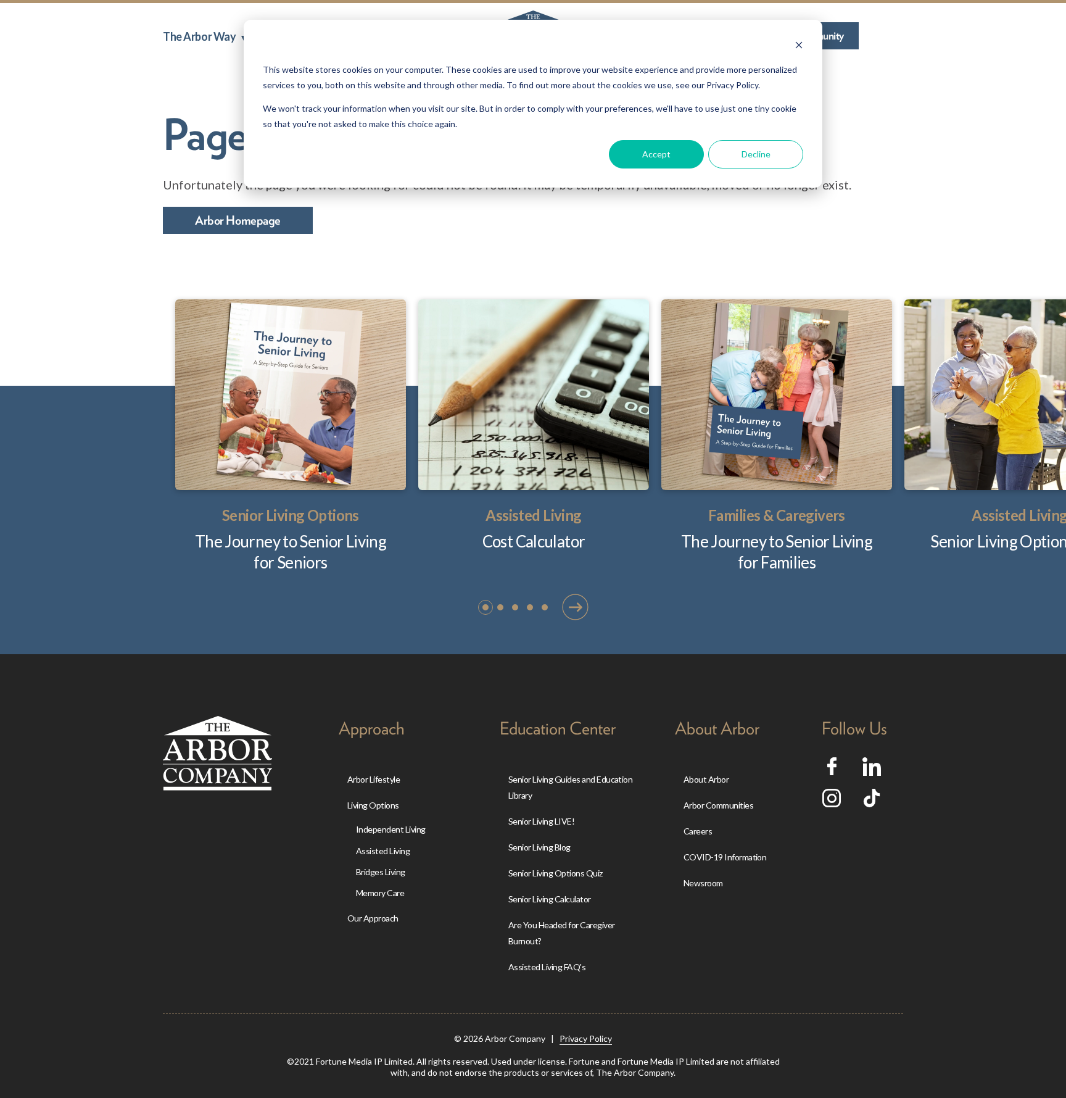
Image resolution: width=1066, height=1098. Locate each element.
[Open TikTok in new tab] (871, 802)
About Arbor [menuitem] (706, 779)
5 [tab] (545, 608)
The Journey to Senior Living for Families (776, 551)
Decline (756, 154)
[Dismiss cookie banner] (799, 46)
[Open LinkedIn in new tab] (871, 770)
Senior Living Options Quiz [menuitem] (555, 873)
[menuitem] (204, 36)
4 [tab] (530, 608)
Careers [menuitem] (698, 831)
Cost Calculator (533, 541)
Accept (656, 154)
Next (575, 606)
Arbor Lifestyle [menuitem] (373, 779)
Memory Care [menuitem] (380, 893)
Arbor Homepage (238, 220)
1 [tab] (486, 608)
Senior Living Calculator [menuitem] (549, 899)
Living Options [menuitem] (373, 805)
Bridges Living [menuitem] (380, 872)
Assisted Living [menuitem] (383, 851)
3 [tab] (515, 608)
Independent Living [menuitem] (391, 829)
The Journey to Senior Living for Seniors (290, 551)
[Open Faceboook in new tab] (832, 770)
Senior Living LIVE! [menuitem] (541, 821)
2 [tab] (501, 608)
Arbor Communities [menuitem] (718, 805)
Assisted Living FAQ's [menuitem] (546, 967)
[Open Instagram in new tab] (831, 802)
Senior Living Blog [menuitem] (539, 847)
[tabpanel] (290, 436)
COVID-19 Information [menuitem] (725, 857)
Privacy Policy (586, 1038)
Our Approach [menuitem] (373, 918)
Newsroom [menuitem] (703, 883)
